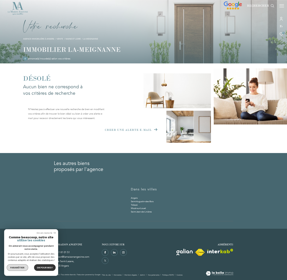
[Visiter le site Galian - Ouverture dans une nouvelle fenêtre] (184, 252)
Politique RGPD (168, 275)
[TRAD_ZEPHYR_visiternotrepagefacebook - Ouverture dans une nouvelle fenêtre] (105, 252)
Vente (60, 39)
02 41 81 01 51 (62, 252)
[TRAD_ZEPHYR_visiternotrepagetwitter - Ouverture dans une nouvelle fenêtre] (105, 260)
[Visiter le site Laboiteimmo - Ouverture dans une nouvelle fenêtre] (219, 273)
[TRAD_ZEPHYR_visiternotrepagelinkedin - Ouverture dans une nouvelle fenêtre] (114, 252)
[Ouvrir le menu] (281, 6)
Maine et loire (73, 39)
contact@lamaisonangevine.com (71, 256)
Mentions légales (131, 275)
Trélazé (134, 204)
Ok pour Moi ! (45, 267)
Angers (134, 198)
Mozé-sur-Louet (138, 208)
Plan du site (106, 275)
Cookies (180, 275)
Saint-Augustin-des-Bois (142, 201)
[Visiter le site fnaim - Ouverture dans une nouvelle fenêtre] (200, 252)
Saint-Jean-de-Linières (141, 211)
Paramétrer (17, 267)
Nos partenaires (154, 275)
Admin (142, 275)
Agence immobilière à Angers (38, 39)
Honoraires (118, 275)
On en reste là (44, 233)
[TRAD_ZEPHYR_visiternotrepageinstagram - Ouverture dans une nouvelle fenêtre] (123, 252)
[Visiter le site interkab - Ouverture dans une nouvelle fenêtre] (220, 251)
